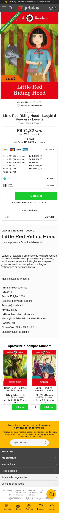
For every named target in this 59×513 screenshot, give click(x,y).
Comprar (36, 195)
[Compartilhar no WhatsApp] (34, 102)
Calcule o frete (29, 210)
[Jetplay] (28, 8)
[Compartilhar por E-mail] (40, 102)
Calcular (49, 216)
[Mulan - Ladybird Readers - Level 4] (43, 380)
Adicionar (20, 407)
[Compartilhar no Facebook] (31, 102)
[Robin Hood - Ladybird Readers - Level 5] (15, 380)
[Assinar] (46, 442)
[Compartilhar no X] (37, 102)
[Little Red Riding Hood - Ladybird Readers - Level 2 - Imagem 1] (29, 55)
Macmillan (29, 112)
